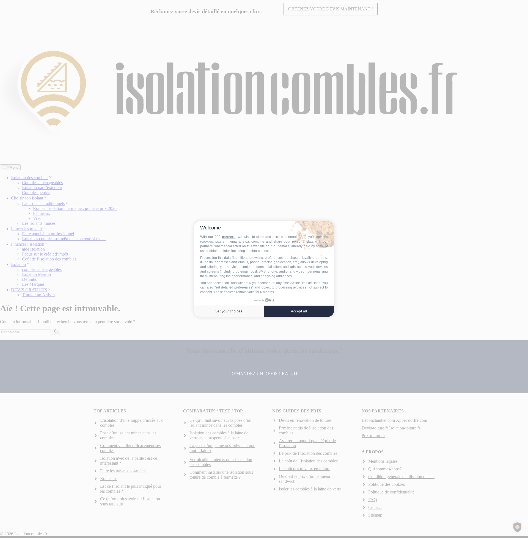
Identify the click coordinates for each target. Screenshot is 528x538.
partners (228, 237)
